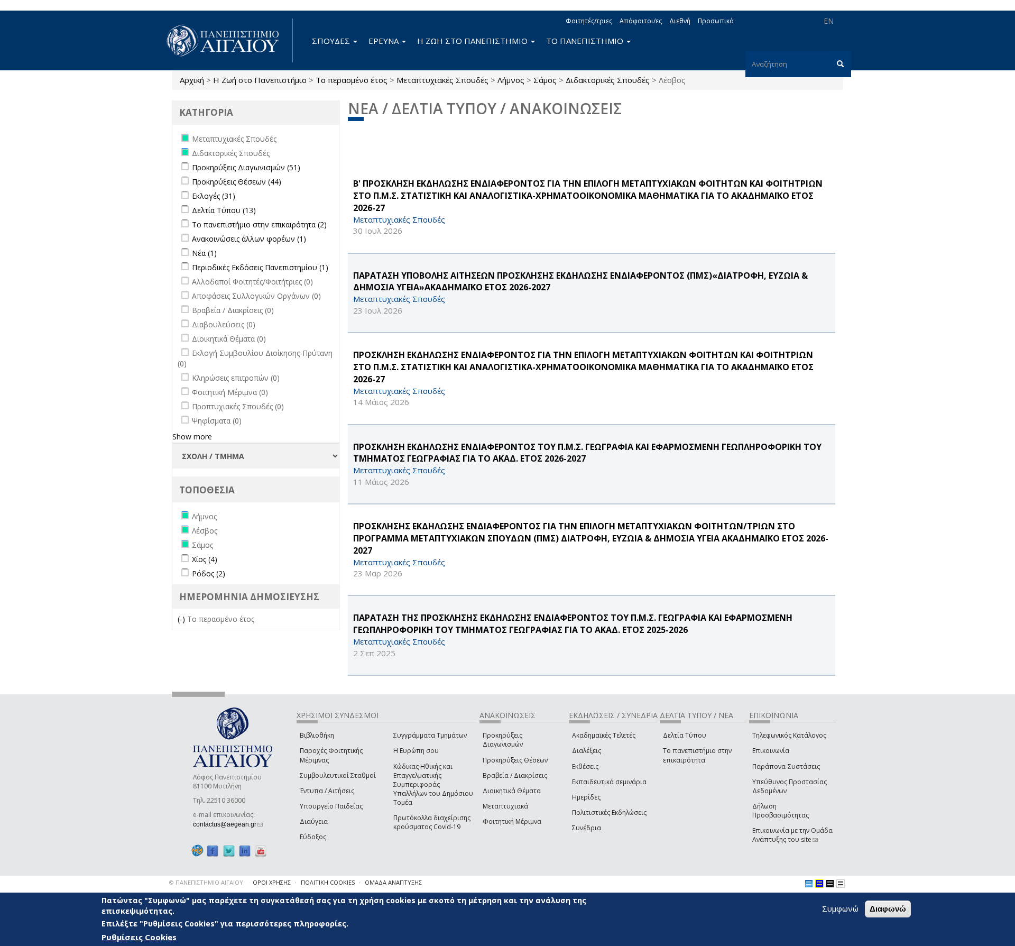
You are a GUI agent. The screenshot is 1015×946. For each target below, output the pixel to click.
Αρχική (192, 80)
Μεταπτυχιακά (505, 806)
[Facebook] (212, 850)
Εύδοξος (313, 836)
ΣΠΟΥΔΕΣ (332, 40)
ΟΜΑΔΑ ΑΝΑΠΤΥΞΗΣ (393, 882)
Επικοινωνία (770, 750)
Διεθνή (679, 20)
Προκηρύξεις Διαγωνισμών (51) (246, 167)
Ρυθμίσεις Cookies (139, 937)
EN (829, 21)
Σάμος (545, 80)
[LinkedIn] (245, 850)
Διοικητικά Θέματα (512, 790)
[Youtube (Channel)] (260, 850)
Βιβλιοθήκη (317, 735)
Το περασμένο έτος (351, 80)
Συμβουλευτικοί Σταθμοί (338, 775)
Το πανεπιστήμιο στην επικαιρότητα (697, 755)
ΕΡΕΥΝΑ (384, 40)
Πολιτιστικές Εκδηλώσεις (609, 812)
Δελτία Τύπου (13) (224, 210)
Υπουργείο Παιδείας (331, 806)
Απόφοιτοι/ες (641, 20)
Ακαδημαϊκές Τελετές (603, 735)
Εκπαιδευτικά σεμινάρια (609, 781)
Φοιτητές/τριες (589, 20)
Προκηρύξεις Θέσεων (515, 760)
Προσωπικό (716, 20)
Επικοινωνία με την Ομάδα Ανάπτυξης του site (792, 835)
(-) (182, 619)
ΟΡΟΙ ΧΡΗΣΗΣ (272, 882)
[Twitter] (229, 850)
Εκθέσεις (585, 766)
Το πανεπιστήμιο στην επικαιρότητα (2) (259, 224)
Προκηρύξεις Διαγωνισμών (503, 740)
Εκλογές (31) (213, 196)
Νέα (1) (204, 253)
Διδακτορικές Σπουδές (608, 80)
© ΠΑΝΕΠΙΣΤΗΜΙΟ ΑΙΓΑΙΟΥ (206, 882)
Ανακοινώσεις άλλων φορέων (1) (249, 239)
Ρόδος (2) (208, 573)
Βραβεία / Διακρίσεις (515, 775)
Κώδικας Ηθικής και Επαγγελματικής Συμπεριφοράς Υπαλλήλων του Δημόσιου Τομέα (433, 784)
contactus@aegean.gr (228, 824)
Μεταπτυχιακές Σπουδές (442, 80)
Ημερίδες (586, 797)
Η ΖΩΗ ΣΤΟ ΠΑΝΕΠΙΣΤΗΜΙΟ (473, 40)
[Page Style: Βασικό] (809, 883)
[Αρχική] (228, 40)
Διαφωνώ (888, 908)
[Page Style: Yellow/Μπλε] (819, 883)
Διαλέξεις (586, 750)
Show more (192, 436)
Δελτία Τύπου (684, 735)
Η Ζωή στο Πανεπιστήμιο (260, 80)
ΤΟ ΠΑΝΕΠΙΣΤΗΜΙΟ (585, 40)
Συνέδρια (586, 827)
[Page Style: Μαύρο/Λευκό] (840, 883)
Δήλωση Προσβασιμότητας (780, 811)
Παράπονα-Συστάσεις (786, 766)
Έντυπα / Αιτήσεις (327, 790)
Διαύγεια (314, 821)
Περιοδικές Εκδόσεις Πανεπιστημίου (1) (260, 267)
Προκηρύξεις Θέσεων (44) (236, 182)
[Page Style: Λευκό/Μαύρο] (830, 883)
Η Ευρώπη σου (416, 750)
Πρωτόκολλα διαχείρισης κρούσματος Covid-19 (431, 822)
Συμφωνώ (840, 908)
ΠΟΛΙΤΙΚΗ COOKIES (328, 882)
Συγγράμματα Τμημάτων (430, 735)
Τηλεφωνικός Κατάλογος (789, 735)
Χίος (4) (204, 559)
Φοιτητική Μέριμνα (512, 821)
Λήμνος (510, 80)
